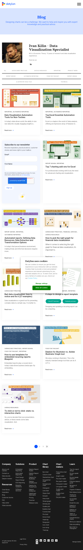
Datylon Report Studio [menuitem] (33, 470)
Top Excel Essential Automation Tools (60, 116)
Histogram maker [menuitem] (61, 484)
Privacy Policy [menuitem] (23, 544)
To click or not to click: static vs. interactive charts (19, 412)
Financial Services (70, 232)
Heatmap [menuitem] (45, 519)
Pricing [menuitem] (31, 497)
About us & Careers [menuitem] (5, 470)
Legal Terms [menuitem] (23, 539)
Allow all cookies (42, 288)
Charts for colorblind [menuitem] (73, 495)
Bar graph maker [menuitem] (61, 481)
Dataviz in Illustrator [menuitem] (73, 506)
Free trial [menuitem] (31, 500)
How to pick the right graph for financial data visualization (59, 239)
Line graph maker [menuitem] (61, 486)
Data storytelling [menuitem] (75, 524)
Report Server (11, 76)
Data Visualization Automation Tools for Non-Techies (18, 116)
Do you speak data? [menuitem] (74, 474)
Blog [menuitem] (3, 495)
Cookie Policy (32, 278)
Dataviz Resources (40, 70)
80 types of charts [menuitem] (73, 486)
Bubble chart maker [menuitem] (60, 494)
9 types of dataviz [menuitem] (75, 489)
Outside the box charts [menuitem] (74, 518)
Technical (64, 82)
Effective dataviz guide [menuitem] (75, 482)
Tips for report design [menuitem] (74, 470)
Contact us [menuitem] (5, 473)
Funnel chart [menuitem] (47, 512)
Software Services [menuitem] (18, 490)
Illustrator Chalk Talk (24, 82)
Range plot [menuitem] (46, 522)
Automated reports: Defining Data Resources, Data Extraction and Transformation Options (20, 240)
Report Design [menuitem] (20, 480)
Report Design (72, 76)
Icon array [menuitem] (46, 527)
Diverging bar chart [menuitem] (47, 484)
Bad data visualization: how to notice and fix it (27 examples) (18, 295)
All (5, 70)
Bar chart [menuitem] (45, 472)
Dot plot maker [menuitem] (60, 497)
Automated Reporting (31, 76)
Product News (72, 70)
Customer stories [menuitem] (7, 497)
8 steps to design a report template (61, 294)
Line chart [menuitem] (46, 490)
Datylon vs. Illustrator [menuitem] (73, 510)
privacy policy (26, 175)
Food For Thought (53, 76)
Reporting (57, 70)
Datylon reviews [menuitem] (7, 478)
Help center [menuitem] (5, 503)
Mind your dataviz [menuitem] (75, 522)
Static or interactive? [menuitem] (73, 514)
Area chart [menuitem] (46, 498)
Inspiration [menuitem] (5, 492)
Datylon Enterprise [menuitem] (32, 490)
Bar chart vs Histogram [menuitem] (73, 527)
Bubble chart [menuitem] (47, 509)
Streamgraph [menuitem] (47, 501)
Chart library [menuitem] (6, 489)
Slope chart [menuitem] (46, 493)
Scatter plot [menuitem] (46, 506)
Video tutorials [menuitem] (6, 505)
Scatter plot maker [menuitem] (59, 489)
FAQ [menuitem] (3, 500)
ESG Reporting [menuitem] (20, 482)
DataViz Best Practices (19, 70)
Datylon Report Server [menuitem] (33, 474)
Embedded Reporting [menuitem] (19, 470)
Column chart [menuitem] (47, 474)
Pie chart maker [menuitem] (61, 479)
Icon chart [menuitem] (46, 525)
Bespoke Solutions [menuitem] (19, 486)
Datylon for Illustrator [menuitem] (32, 478)
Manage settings (41, 283)
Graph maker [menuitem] (60, 476)
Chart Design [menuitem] (20, 477)
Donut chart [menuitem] (46, 517)
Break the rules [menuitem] (74, 503)
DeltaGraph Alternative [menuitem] (32, 494)
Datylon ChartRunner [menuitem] (33, 482)
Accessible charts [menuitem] (73, 499)
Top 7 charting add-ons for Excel (60, 166)
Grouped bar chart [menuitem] (47, 480)
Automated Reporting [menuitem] (19, 474)
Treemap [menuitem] (45, 530)
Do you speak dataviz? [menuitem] (74, 478)
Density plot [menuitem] (46, 504)
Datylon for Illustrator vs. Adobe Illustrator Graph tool (60, 353)
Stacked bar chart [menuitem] (48, 477)
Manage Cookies (76, 542)
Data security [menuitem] (6, 476)
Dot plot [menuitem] (45, 496)
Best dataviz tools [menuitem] (75, 492)
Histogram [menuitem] (46, 488)
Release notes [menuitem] (33, 503)
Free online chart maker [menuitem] (61, 472)
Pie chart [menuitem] (45, 514)
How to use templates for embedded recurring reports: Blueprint (18, 356)
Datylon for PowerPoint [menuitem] (33, 486)
